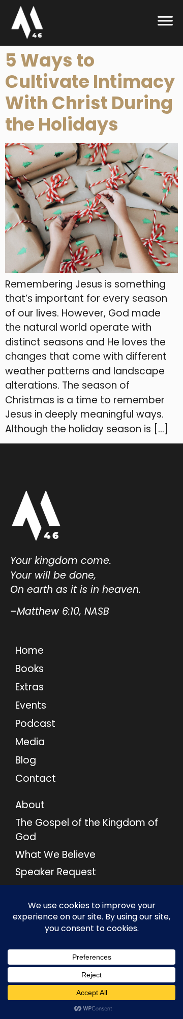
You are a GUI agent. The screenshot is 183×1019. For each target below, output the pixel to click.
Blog (25, 760)
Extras (29, 687)
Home (29, 650)
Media (30, 742)
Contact (35, 778)
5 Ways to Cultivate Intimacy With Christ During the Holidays (90, 92)
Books (29, 669)
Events (30, 705)
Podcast (35, 723)
